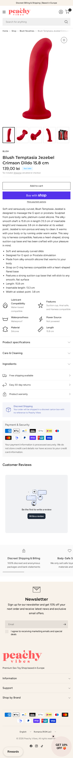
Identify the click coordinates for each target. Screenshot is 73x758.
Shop (14, 31)
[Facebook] (31, 746)
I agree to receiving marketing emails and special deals (36, 633)
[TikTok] (42, 746)
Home (5, 31)
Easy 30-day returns (20, 384)
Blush (6, 151)
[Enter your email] (64, 624)
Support (8, 688)
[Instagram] (36, 746)
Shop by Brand (12, 697)
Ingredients (9, 363)
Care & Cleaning (12, 353)
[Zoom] (64, 40)
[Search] (66, 22)
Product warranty (18, 394)
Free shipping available (21, 375)
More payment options (36, 202)
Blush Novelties (27, 31)
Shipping (17, 173)
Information (10, 678)
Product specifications (16, 342)
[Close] (53, 736)
